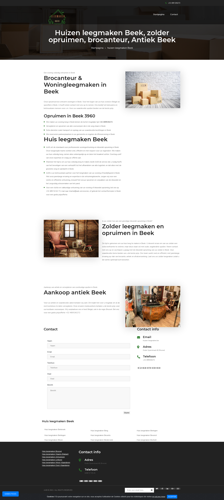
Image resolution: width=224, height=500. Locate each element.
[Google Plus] (172, 488)
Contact (174, 14)
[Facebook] (162, 488)
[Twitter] (157, 488)
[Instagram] (178, 488)
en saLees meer (158, 496)
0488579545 (10, 495)
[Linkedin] (167, 488)
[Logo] (56, 16)
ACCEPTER (172, 497)
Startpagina (158, 14)
